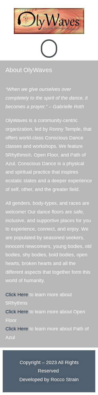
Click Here (16, 294)
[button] (49, 48)
